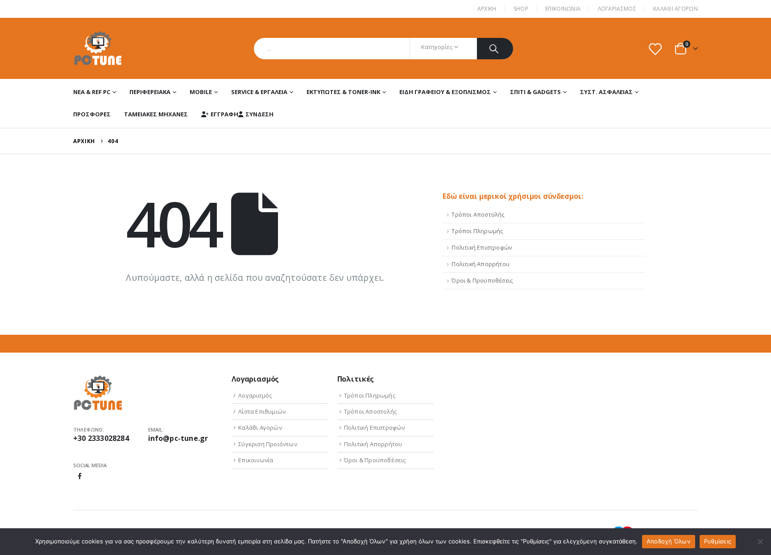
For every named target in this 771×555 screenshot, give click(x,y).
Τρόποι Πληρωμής (477, 231)
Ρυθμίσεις (717, 541)
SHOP (521, 8)
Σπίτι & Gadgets (535, 92)
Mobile (201, 92)
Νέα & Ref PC (91, 92)
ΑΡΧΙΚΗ (487, 8)
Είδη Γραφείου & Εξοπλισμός (445, 92)
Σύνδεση (259, 114)
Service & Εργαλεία (259, 92)
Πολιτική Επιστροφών (482, 247)
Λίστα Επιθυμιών (262, 411)
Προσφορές (92, 114)
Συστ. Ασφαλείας (606, 92)
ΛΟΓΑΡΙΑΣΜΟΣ (617, 8)
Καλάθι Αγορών (675, 8)
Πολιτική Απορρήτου (481, 264)
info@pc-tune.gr (178, 438)
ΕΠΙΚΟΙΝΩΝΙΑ (562, 8)
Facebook (80, 476)
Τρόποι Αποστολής (478, 214)
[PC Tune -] (98, 48)
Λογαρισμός (255, 395)
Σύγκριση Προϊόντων (267, 444)
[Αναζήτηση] (495, 48)
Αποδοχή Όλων (669, 541)
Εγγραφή (224, 114)
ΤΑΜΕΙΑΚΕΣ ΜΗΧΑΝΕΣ (156, 114)
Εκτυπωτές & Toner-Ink (343, 92)
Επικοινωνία (255, 460)
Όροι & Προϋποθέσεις (482, 280)
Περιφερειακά (149, 92)
